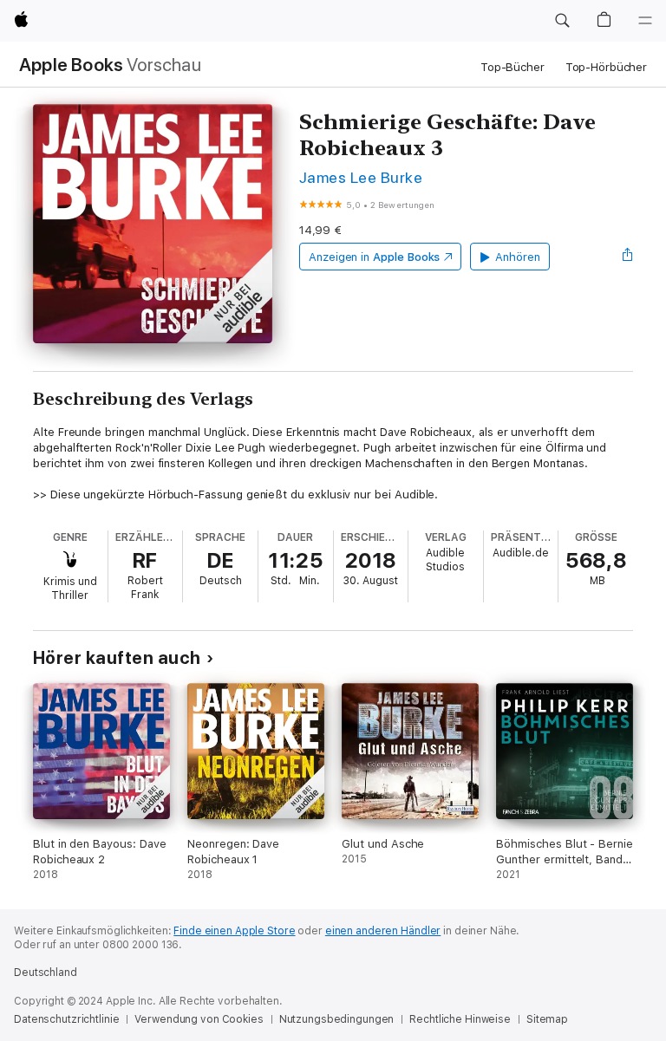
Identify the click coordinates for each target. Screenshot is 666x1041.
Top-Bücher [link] (512, 67)
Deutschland (45, 972)
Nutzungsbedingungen (337, 1019)
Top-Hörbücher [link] (606, 67)
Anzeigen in (375, 257)
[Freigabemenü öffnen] (628, 256)
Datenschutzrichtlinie (66, 1019)
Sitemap (547, 1019)
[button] (562, 21)
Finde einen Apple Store (234, 931)
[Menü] (645, 21)
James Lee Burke (360, 177)
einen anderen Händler (383, 931)
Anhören (517, 257)
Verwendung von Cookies (198, 1019)
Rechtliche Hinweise (460, 1019)
